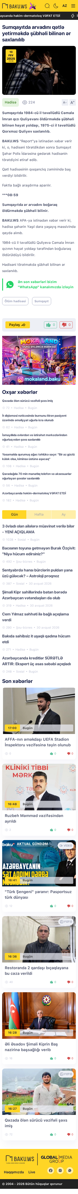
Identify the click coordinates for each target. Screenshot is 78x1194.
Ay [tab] (64, 514)
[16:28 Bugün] (39, 1015)
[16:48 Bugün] (39, 787)
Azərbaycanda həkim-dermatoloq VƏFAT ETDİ (34, 493)
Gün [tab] (14, 514)
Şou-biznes (24, 561)
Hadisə (10, 102)
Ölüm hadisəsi (15, 301)
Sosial (22, 539)
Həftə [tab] (39, 514)
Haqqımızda (14, 1172)
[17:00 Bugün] (39, 711)
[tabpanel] (39, 598)
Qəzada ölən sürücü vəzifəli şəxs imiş (27, 400)
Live (31, 1172)
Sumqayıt (41, 301)
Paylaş (14, 325)
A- (65, 102)
